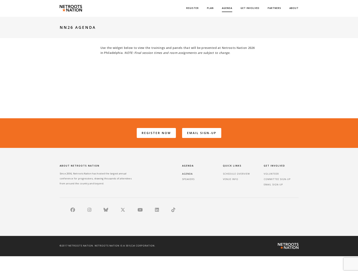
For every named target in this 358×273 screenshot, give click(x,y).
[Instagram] (89, 210)
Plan (210, 8)
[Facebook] (73, 210)
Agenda (227, 8)
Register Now (156, 133)
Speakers (188, 179)
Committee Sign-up (277, 179)
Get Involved (250, 8)
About (294, 8)
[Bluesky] (106, 210)
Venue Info (230, 179)
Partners (274, 8)
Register (192, 8)
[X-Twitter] (123, 210)
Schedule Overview (236, 173)
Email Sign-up (201, 133)
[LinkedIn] (157, 210)
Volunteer (271, 173)
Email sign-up (273, 184)
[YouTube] (140, 210)
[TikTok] (173, 210)
